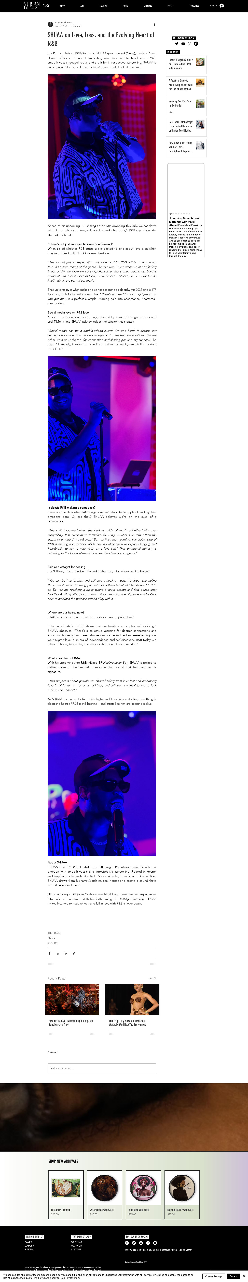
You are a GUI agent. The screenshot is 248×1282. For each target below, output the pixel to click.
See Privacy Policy (70, 1277)
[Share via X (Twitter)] (57, 953)
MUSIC (51, 937)
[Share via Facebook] (49, 953)
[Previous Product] (43, 1198)
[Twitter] (177, 44)
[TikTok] (196, 44)
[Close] (244, 1276)
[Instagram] (189, 44)
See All (152, 977)
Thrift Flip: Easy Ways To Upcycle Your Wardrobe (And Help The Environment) (127, 1022)
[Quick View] (66, 1190)
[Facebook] (127, 1246)
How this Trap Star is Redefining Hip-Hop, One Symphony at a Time (71, 1022)
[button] (46, 5)
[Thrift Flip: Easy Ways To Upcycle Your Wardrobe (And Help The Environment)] (132, 999)
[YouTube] (183, 44)
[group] (124, 1197)
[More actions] (154, 24)
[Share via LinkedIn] (65, 953)
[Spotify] (141, 1246)
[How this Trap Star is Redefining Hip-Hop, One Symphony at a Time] (72, 999)
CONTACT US (30, 1248)
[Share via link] (74, 953)
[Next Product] (205, 1198)
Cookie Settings (213, 1276)
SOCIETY (53, 942)
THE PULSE (54, 932)
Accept (233, 1276)
